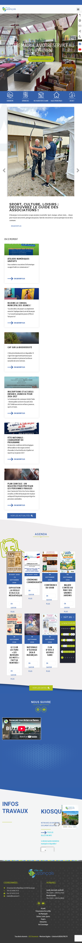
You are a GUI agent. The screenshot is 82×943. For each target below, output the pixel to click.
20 (68, 646)
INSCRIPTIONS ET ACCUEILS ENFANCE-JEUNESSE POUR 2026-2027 (21, 394)
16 (73, 640)
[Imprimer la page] (80, 20)
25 (64, 652)
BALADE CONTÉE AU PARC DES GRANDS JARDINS (67, 590)
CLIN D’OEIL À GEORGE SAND (50, 651)
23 (73, 646)
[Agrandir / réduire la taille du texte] (80, 15)
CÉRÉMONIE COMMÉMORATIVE (35, 580)
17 (62, 646)
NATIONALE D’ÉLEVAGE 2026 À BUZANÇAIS (32, 651)
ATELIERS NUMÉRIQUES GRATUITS (18, 260)
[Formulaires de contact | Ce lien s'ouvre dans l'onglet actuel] (80, 26)
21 (69, 646)
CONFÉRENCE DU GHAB (50, 586)
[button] (78, 9)
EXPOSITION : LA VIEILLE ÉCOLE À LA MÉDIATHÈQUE (15, 591)
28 (70, 652)
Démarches (43, 922)
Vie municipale (43, 914)
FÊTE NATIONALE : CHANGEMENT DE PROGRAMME (16, 440)
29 (71, 652)
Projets (43, 919)
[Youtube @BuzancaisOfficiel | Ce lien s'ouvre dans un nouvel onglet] (80, 49)
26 (66, 652)
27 (68, 652)
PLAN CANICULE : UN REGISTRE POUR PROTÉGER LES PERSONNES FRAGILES (20, 486)
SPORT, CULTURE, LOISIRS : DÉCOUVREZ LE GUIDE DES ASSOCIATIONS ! (34, 207)
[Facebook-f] (38, 709)
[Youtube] (44, 709)
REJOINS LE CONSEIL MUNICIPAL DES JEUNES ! (19, 304)
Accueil (43, 908)
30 (74, 652)
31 (62, 657)
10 (62, 640)
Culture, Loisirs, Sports (43, 916)
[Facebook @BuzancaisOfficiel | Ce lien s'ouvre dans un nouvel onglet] (80, 44)
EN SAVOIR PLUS (16, 226)
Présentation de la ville (43, 911)
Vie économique (43, 924)
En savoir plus (13, 604)
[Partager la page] (80, 31)
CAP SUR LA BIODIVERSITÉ (20, 347)
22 (71, 646)
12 (66, 640)
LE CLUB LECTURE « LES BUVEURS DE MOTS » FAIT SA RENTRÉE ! (14, 655)
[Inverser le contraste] (80, 36)
